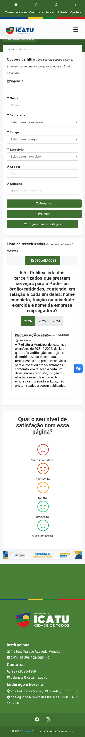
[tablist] (28, 321)
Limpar (46, 213)
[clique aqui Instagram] (48, 719)
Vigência (16, 81)
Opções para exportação (44, 224)
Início (10, 49)
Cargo (14, 132)
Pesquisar (46, 203)
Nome (14, 98)
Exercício (16, 149)
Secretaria (17, 115)
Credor (14, 166)
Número (15, 183)
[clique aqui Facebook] (37, 719)
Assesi (26, 731)
